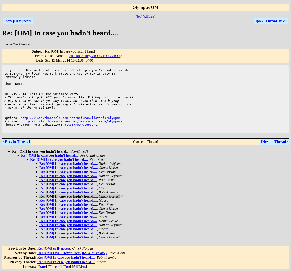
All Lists (149, 16)
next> (27, 21)
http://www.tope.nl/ (81, 124)
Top (139, 16)
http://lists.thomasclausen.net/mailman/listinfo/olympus (71, 118)
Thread (271, 21)
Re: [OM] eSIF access (53, 248)
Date (17, 21)
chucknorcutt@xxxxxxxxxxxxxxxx (94, 56)
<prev (8, 21)
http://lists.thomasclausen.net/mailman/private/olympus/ (73, 121)
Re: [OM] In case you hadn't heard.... (50, 155)
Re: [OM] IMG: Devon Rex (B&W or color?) (72, 253)
